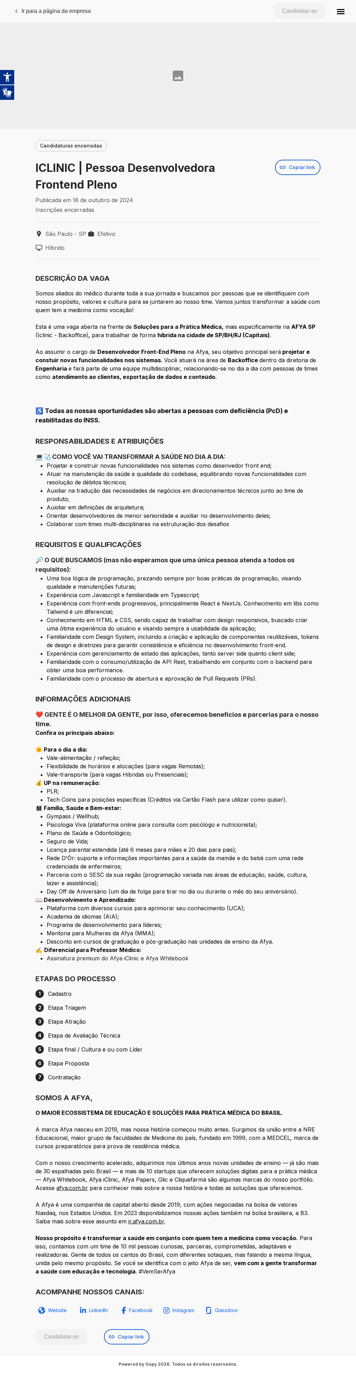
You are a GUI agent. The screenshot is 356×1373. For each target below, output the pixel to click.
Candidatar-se (299, 11)
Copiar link (302, 167)
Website (57, 1310)
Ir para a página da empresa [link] (56, 11)
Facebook (141, 1310)
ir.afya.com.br (146, 1221)
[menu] (340, 11)
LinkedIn (98, 1310)
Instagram (183, 1310)
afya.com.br (72, 1187)
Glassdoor (226, 1310)
